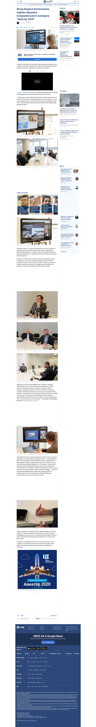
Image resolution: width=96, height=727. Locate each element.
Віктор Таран (63, 182)
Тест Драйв (29, 670)
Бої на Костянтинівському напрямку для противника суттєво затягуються (67, 235)
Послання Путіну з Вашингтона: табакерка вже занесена (67, 227)
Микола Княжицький (65, 247)
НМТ (49, 665)
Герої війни (31, 4)
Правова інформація (57, 626)
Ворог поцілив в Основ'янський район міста (69, 125)
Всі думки (63, 251)
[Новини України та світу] (38, 618)
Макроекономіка (39, 678)
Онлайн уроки (39, 665)
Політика (27, 653)
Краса (36, 686)
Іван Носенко (63, 191)
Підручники (32, 665)
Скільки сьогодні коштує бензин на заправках (67, 31)
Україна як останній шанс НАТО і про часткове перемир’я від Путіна (67, 218)
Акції (41, 670)
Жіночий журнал (45, 686)
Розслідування (53, 653)
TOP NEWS (63, 91)
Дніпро (41, 657)
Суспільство (28, 22)
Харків (31, 657)
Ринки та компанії (31, 678)
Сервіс (44, 670)
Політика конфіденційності (71, 626)
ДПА (44, 665)
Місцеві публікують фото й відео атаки (68, 113)
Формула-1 (45, 661)
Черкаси (45, 657)
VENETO (55, 4)
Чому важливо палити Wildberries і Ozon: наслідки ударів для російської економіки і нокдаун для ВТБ (66, 171)
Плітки (32, 686)
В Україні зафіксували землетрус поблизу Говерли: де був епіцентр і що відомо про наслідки (66, 40)
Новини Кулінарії (38, 674)
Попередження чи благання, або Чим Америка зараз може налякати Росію (66, 188)
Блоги (59, 653)
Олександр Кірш (64, 221)
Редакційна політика (25, 618)
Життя (43, 653)
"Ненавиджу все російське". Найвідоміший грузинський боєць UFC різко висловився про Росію (66, 54)
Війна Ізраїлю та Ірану (48, 4)
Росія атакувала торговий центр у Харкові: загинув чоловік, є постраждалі (69, 121)
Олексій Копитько (64, 230)
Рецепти (29, 674)
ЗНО (46, 665)
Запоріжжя (36, 657)
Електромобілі (36, 670)
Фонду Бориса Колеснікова (30, 400)
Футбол (28, 661)
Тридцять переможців (23, 92)
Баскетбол (33, 661)
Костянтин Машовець (65, 238)
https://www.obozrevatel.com (59, 692)
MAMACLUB (38, 682)
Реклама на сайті (30, 628)
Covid (43, 682)
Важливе (62, 8)
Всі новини (76, 653)
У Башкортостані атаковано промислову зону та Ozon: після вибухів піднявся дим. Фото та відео (68, 110)
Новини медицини (31, 682)
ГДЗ (28, 665)
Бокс (41, 661)
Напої (33, 674)
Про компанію (30, 626)
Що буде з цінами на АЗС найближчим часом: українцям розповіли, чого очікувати (68, 27)
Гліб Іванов (23, 22)
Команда (42, 626)
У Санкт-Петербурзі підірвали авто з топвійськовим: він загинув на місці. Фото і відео (69, 132)
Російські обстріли (63, 4)
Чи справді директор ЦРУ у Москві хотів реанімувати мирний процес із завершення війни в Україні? (67, 244)
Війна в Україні (38, 4)
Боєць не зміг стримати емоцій (66, 58)
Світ (34, 653)
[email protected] (32, 717)
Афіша (28, 686)
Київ (28, 657)
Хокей (38, 661)
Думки (62, 166)
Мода (39, 686)
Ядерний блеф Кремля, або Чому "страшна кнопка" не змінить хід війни (66, 179)
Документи (42, 628)
